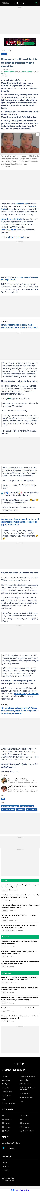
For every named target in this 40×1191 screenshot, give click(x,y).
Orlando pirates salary (10, 806)
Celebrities (4, 890)
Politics (3, 1021)
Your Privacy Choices (22, 1190)
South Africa (5, 982)
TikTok (20, 237)
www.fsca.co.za (8, 229)
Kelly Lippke (4, 73)
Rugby (3, 1011)
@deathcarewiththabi (11, 219)
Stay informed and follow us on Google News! (19, 278)
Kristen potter (32, 809)
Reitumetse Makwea (9, 71)
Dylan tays (20, 809)
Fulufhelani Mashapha (26, 71)
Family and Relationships (8, 930)
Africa (3, 1003)
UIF (3, 798)
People (10, 50)
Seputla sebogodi (27, 806)
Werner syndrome (8, 809)
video (10, 237)
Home (3, 50)
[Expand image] (38, 134)
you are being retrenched (26, 693)
